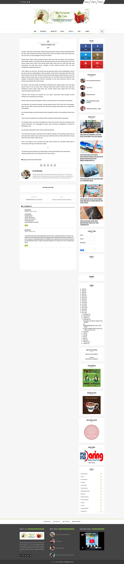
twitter (57, 521)
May (84, 336)
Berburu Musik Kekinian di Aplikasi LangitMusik (65, 555)
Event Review (84, 479)
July (84, 333)
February (85, 341)
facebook (47, 521)
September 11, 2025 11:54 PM (30, 211)
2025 (83, 291)
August (85, 331)
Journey (87, 31)
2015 (83, 307)
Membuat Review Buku (90, 94)
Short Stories (38, 159)
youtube (66, 521)
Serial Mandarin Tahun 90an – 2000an (93, 108)
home (87, 2)
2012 (83, 312)
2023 (83, 294)
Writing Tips (54, 31)
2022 (83, 296)
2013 (83, 311)
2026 (83, 289)
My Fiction (31, 159)
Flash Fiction (84, 485)
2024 (83, 292)
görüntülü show (45, 236)
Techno (83, 505)
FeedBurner (95, 359)
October (85, 317)
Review (62, 31)
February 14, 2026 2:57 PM (30, 231)
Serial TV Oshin (89, 87)
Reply (26, 225)
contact (101, 2)
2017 (83, 304)
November (86, 316)
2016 (83, 306)
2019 (83, 301)
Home (35, 31)
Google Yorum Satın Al (30, 219)
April (84, 338)
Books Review (84, 473)
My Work (83, 494)
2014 (83, 309)
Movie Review (84, 488)
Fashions (83, 482)
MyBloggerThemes (69, 562)
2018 (83, 302)
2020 (83, 299)
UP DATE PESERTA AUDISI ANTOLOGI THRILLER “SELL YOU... (92, 329)
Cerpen (25, 159)
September (86, 319)
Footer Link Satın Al (29, 217)
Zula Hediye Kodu (29, 220)
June (84, 335)
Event (79, 31)
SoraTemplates (59, 562)
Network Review (85, 496)
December (86, 314)
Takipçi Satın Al (28, 216)
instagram (77, 521)
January (85, 343)
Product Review (84, 499)
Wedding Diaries (84, 508)
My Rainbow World (85, 491)
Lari (84, 324)
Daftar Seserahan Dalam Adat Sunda (93, 80)
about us (94, 2)
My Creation (43, 31)
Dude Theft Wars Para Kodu (32, 222)
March (85, 340)
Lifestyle (71, 31)
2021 (83, 297)
